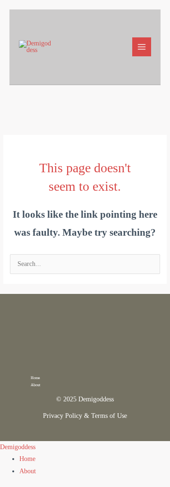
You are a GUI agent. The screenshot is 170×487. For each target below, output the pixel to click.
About (35, 385)
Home (35, 378)
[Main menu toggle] (142, 47)
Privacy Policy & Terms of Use (85, 415)
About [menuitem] (27, 471)
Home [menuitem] (27, 458)
